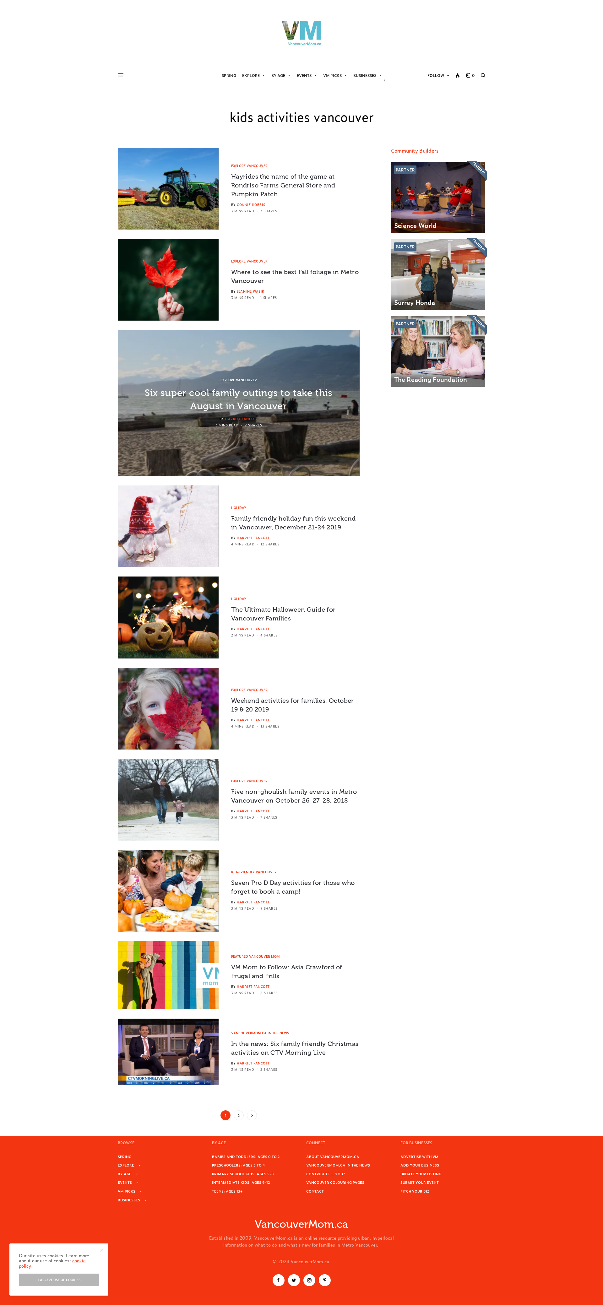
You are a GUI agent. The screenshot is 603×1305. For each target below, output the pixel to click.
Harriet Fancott (241, 418)
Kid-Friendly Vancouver (254, 871)
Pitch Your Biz (414, 1191)
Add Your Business (419, 1164)
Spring (229, 75)
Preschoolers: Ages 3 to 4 (238, 1164)
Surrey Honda (414, 302)
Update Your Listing (420, 1173)
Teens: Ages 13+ (227, 1191)
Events (304, 75)
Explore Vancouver (249, 165)
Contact (315, 1191)
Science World (415, 225)
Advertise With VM (419, 1156)
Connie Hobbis (251, 204)
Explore (251, 75)
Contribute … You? (325, 1173)
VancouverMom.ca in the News (260, 1033)
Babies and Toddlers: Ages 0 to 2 (246, 1156)
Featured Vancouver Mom (255, 956)
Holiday (238, 507)
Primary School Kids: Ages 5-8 (243, 1173)
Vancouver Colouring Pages (335, 1182)
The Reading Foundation (430, 379)
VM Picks (332, 75)
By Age (278, 75)
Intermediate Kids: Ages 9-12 (241, 1182)
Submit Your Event (419, 1182)
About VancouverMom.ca (332, 1156)
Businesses (364, 75)
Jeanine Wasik (250, 291)
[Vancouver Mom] (301, 33)
